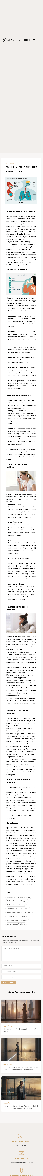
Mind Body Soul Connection (17, 920)
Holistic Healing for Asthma (17, 916)
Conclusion (12, 822)
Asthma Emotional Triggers (17, 901)
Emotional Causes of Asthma (17, 909)
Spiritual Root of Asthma (16, 924)
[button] (34, 39)
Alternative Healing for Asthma (18, 897)
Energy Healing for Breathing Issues (20, 913)
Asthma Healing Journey (16, 905)
